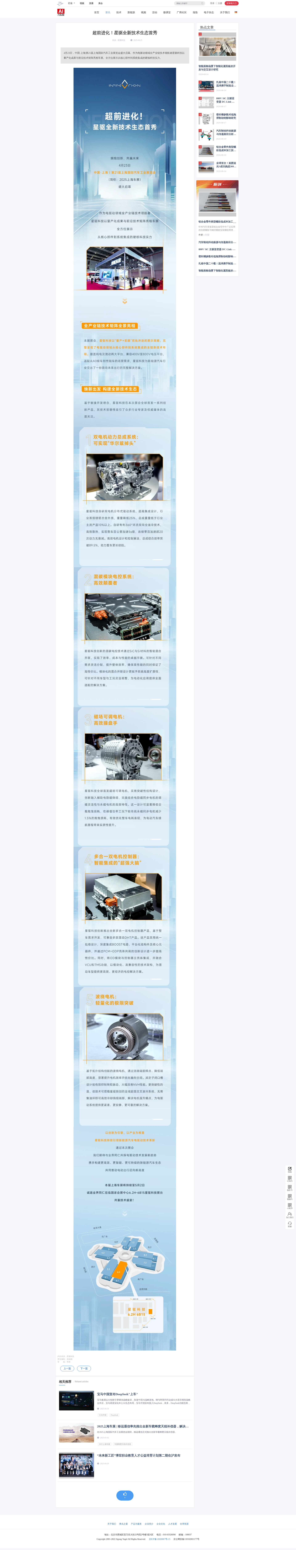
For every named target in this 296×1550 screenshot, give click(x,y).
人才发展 (172, 1524)
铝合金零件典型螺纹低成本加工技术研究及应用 (226, 149)
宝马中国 (102, 1415)
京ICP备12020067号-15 (159, 1539)
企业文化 (160, 1524)
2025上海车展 (104, 1444)
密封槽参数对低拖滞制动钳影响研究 (226, 116)
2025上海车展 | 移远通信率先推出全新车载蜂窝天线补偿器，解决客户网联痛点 (143, 1426)
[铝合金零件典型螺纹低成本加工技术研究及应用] (206, 151)
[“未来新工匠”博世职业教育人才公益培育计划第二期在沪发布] (76, 1465)
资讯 (107, 12)
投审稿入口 (232, 3)
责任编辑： (62, 1359)
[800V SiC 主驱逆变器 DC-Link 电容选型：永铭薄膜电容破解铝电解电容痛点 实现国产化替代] (206, 102)
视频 (82, 3)
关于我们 (225, 12)
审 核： (62, 1362)
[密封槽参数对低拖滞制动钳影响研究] (206, 118)
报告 (195, 12)
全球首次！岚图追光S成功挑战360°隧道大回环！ (226, 165)
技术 (118, 12)
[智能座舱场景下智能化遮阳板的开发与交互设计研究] (217, 47)
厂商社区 (182, 12)
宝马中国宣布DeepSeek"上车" (117, 1394)
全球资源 (184, 1524)
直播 (91, 3)
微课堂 (167, 12)
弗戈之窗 (123, 1524)
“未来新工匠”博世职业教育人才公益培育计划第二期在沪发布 (138, 1455)
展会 (100, 3)
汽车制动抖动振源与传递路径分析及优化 (226, 132)
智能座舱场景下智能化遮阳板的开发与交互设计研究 (217, 68)
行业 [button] (70, 3)
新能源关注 (131, 12)
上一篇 (67, 1368)
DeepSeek (114, 1415)
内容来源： (62, 1356)
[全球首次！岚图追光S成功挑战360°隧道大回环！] (206, 167)
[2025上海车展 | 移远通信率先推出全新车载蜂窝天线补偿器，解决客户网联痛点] (76, 1432)
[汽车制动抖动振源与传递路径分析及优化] (206, 135)
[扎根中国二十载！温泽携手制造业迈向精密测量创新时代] (206, 86)
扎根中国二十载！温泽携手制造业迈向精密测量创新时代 (226, 84)
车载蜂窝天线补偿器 (122, 1444)
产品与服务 (136, 1524)
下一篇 (84, 1368)
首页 (96, 12)
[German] (236, 11)
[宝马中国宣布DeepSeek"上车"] (76, 1401)
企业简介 (149, 1524)
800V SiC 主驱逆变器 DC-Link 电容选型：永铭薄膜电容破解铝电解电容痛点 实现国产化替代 (226, 100)
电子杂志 (209, 12)
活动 (154, 12)
